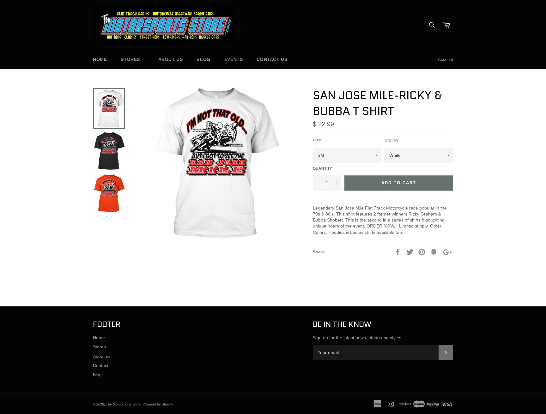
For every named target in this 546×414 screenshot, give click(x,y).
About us (170, 59)
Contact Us (272, 59)
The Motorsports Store (123, 404)
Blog (203, 59)
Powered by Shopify (158, 404)
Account (445, 59)
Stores (131, 59)
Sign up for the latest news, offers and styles (357, 337)
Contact (100, 365)
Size (317, 141)
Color (391, 141)
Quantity (322, 168)
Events (233, 59)
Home (100, 59)
